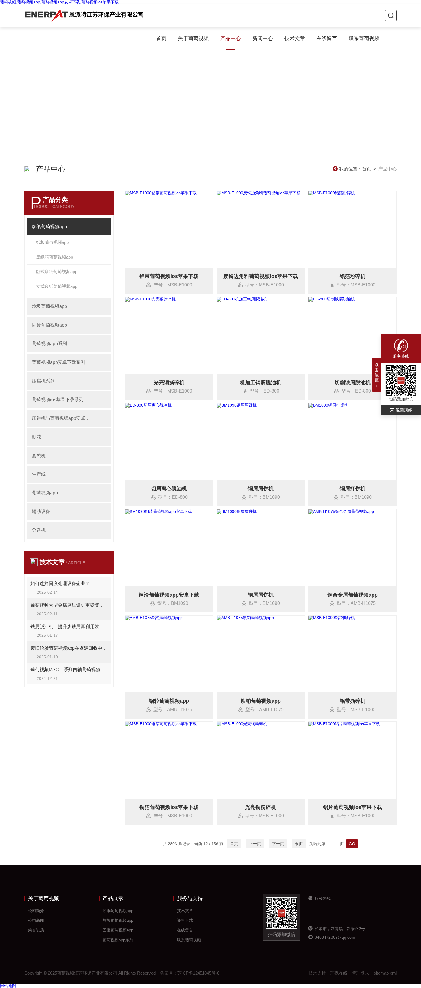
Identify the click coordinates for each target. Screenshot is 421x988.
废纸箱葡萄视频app (54, 257)
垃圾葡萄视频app (49, 306)
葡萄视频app (45, 492)
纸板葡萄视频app (52, 242)
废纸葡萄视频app (49, 226)
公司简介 (36, 910)
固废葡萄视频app (49, 325)
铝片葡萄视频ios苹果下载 (352, 807)
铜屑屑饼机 (261, 489)
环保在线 (338, 972)
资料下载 (185, 920)
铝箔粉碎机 (352, 276)
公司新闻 (36, 920)
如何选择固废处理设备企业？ (60, 583)
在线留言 (326, 38)
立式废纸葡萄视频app (56, 286)
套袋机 (39, 455)
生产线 (39, 474)
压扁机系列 (43, 380)
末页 (299, 843)
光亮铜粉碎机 (260, 807)
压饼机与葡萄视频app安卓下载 (63, 418)
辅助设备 (41, 511)
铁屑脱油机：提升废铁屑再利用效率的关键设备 (69, 626)
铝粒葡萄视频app (169, 701)
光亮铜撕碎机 (169, 382)
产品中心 (230, 38)
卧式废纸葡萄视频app (56, 271)
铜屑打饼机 (352, 489)
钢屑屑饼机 (261, 595)
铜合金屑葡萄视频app (352, 595)
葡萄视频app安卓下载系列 (58, 362)
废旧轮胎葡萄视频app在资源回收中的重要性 (69, 648)
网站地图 (8, 985)
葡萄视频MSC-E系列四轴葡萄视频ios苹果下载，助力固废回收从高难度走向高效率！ (69, 669)
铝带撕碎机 (352, 701)
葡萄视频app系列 (49, 343)
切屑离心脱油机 (169, 489)
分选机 (39, 530)
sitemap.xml (385, 972)
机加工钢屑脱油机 (260, 382)
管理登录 (360, 972)
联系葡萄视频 (364, 38)
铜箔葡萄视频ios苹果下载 (168, 807)
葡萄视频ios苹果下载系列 (58, 399)
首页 (161, 38)
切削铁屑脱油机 (353, 382)
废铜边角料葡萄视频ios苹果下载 (260, 276)
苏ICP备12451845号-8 (198, 972)
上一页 (255, 843)
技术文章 (294, 38)
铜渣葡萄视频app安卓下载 (169, 595)
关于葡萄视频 (193, 38)
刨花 (36, 436)
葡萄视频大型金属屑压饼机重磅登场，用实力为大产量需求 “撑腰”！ (69, 605)
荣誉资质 (36, 930)
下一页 (278, 843)
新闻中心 (262, 38)
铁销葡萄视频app (261, 701)
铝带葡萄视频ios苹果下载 (168, 276)
